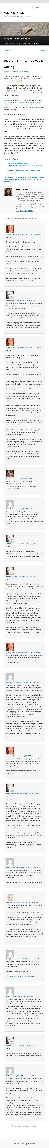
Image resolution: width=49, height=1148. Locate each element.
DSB (7, 1076)
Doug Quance (10, 959)
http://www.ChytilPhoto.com (15, 489)
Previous (7, 50)
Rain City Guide (14, 13)
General (21, 177)
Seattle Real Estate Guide (12, 43)
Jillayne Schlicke (11, 234)
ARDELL (26, 71)
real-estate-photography (16, 179)
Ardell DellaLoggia (12, 793)
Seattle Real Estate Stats (31, 43)
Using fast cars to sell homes (17, 163)
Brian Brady (10, 867)
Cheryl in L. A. (10, 902)
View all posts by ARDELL (25, 211)
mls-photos (35, 177)
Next (42, 50)
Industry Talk (8, 39)
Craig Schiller (8, 100)
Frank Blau (9, 683)
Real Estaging (25, 100)
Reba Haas (9, 479)
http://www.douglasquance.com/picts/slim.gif (21, 976)
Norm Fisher (10, 509)
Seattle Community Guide (23, 39)
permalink (7, 181)
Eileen (8, 996)
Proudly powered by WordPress (24, 1144)
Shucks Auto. (10, 601)
